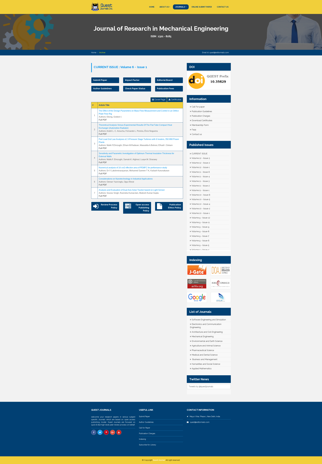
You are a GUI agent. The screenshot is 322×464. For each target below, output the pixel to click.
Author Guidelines (146, 422)
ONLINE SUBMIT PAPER (201, 7)
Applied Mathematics (202, 368)
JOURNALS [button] (180, 7)
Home (93, 53)
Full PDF (103, 120)
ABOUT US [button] (164, 7)
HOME (151, 7)
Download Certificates (202, 120)
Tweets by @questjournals (201, 386)
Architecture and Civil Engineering (207, 332)
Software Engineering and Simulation (209, 319)
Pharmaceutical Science (203, 350)
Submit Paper (144, 416)
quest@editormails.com (219, 53)
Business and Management (204, 359)
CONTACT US (223, 7)
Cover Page (159, 99)
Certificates (175, 99)
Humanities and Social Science (206, 364)
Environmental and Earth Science (207, 341)
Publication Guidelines (202, 111)
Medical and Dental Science (204, 355)
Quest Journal (159, 460)
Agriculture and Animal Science (206, 345)
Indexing (142, 439)
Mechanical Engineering (203, 336)
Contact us (197, 134)
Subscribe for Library (147, 445)
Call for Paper (144, 428)
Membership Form (200, 125)
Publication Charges (201, 116)
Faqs (194, 129)
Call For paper (198, 107)
